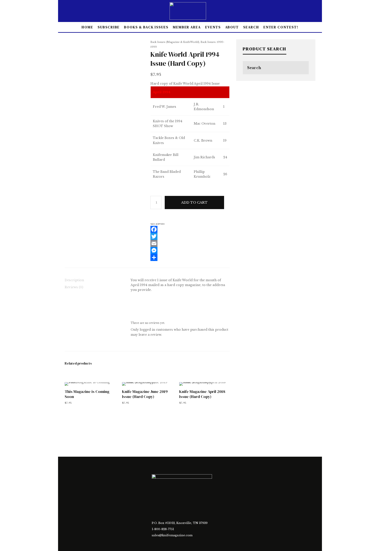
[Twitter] (190, 236)
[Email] (190, 243)
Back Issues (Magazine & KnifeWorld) (174, 42)
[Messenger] (190, 250)
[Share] (190, 257)
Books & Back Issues (146, 27)
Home (87, 27)
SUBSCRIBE (109, 27)
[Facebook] (190, 229)
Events (213, 27)
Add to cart (194, 202)
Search (251, 27)
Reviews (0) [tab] (74, 287)
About (232, 27)
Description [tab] (74, 280)
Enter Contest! (280, 27)
